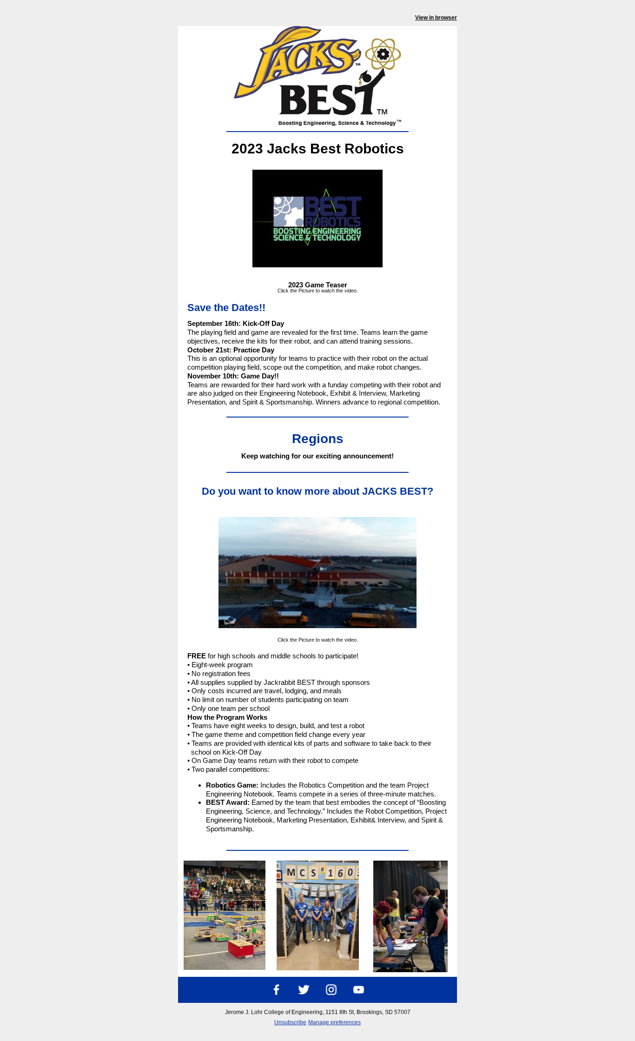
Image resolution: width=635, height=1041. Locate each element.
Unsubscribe (290, 1022)
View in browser (436, 17)
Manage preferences (334, 1022)
